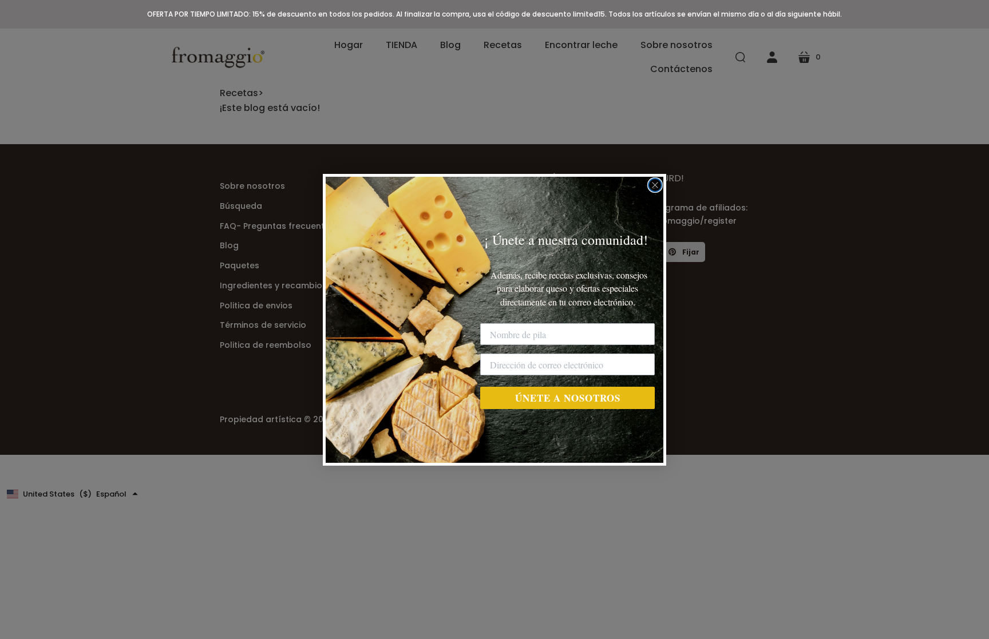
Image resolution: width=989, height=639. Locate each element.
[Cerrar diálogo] (655, 185)
